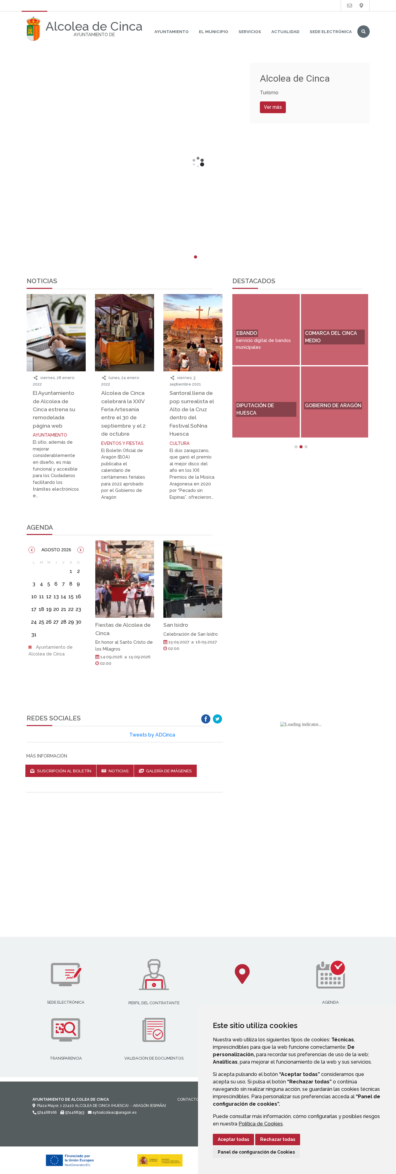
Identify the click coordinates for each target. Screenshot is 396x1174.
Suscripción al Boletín (63, 770)
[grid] (56, 600)
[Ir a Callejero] (361, 6)
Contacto (188, 1099)
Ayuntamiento (171, 31)
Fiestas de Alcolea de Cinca (123, 628)
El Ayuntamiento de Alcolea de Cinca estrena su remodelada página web (54, 409)
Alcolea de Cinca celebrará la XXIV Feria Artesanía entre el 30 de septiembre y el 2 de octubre (123, 413)
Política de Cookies (261, 1124)
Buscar (363, 31)
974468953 (74, 1112)
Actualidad (285, 31)
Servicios (250, 31)
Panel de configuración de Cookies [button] (256, 1152)
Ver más (273, 107)
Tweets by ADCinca (152, 735)
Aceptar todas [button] (233, 1139)
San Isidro (175, 624)
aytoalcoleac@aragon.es (114, 1112)
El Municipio (213, 31)
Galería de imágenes (168, 770)
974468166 (46, 1112)
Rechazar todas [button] (277, 1139)
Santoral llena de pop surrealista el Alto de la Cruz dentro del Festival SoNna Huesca (192, 413)
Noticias (118, 770)
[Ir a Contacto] (349, 6)
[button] (31, 550)
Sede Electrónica (331, 31)
